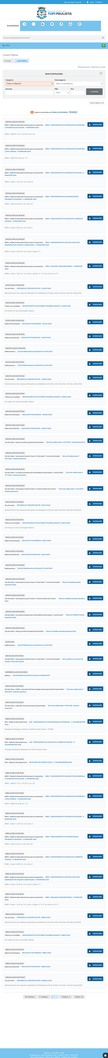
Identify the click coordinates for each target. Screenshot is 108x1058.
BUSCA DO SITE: (10, 34)
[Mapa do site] (70, 24)
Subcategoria (60, 80)
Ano (72, 89)
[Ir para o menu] (93, 24)
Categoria (9, 80)
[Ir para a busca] (22, 29)
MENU (7, 45)
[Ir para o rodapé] (28, 29)
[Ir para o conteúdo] (87, 24)
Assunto (8, 89)
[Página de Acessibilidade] (79, 24)
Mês (56, 89)
